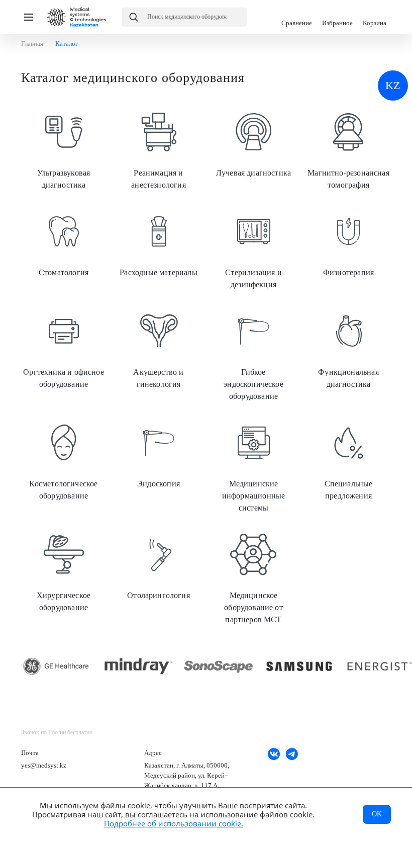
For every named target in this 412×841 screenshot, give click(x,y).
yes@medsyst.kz (43, 765)
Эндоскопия (158, 453)
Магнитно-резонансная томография (348, 149)
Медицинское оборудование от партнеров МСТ (253, 577)
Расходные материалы (158, 242)
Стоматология (63, 242)
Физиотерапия (348, 242)
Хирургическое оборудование (63, 571)
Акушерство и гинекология (158, 348)
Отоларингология (158, 565)
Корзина (374, 17)
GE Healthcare (58, 666)
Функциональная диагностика (348, 348)
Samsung (299, 666)
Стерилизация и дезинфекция (253, 248)
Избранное (337, 17)
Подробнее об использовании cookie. (173, 823)
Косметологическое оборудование (63, 459)
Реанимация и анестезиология (158, 149)
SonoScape (219, 666)
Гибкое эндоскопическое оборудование (253, 354)
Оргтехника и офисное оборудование (63, 348)
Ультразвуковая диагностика (63, 149)
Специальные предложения (348, 459)
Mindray (138, 666)
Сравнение (296, 17)
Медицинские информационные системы (253, 465)
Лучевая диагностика (253, 143)
